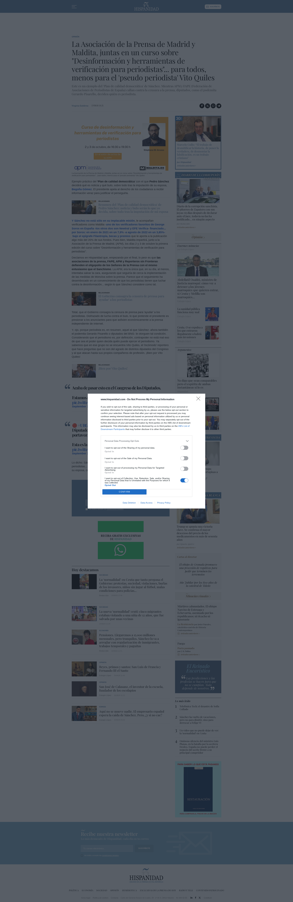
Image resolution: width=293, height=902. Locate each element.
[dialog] (146, 451)
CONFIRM (124, 492)
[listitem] (146, 441)
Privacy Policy (163, 502)
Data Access (146, 502)
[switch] (184, 448)
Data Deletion (129, 502)
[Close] (199, 399)
